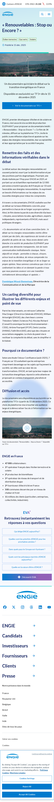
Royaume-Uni (8, 698)
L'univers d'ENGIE (14, 4)
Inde (4, 721)
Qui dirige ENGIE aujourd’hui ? (27, 531)
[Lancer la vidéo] (27, 428)
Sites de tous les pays (12, 726)
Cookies (5, 745)
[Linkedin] (40, 607)
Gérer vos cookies (10, 739)
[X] (13, 607)
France (5, 693)
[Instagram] (22, 607)
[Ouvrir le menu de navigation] (49, 14)
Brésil (5, 709)
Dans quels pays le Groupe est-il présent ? (27, 549)
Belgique (6, 704)
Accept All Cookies (27, 794)
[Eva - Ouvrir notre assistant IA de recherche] (42, 14)
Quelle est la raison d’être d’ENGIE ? (27, 567)
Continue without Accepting (42, 754)
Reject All (27, 786)
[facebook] (5, 607)
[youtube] (49, 607)
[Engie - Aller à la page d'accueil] (7, 17)
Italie (4, 715)
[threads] (31, 607)
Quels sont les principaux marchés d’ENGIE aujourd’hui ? (27, 558)
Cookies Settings (27, 778)
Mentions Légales (17, 773)
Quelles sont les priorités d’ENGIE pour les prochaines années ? (27, 540)
